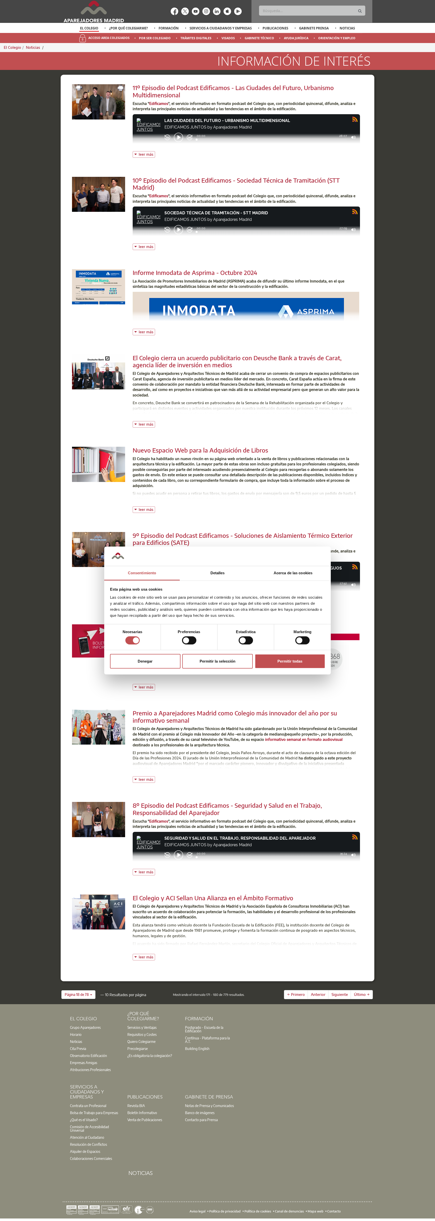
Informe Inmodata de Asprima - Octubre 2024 (195, 272)
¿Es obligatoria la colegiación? (149, 1055)
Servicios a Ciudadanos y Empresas (221, 28)
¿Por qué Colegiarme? (128, 28)
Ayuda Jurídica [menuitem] (296, 38)
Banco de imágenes (199, 1112)
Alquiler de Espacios (85, 1151)
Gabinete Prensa (314, 28)
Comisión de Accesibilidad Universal (89, 1128)
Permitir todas (289, 661)
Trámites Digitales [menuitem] (195, 38)
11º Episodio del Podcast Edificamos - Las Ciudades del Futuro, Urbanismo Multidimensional (233, 91)
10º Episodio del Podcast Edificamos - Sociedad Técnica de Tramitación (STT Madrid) (236, 183)
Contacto (334, 1211)
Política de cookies (257, 1211)
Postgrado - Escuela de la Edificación (204, 1029)
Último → (362, 994)
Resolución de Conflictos (88, 1144)
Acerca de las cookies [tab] (293, 573)
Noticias (347, 28)
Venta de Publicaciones (144, 1119)
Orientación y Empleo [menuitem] (336, 38)
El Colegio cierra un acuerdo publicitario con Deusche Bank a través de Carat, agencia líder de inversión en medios (237, 361)
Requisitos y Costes (142, 1034)
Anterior (318, 994)
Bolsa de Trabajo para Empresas (94, 1112)
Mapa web (315, 1211)
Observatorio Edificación (88, 1055)
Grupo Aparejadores (85, 1027)
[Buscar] (360, 11)
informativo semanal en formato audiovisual (304, 739)
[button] (78, 994)
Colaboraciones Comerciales (91, 1158)
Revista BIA (136, 1105)
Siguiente (340, 994)
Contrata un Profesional (88, 1105)
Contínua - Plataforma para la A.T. (207, 1040)
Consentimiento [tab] (142, 573)
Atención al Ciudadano (87, 1137)
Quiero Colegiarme (141, 1041)
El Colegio (89, 28)
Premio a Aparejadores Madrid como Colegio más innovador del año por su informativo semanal (235, 716)
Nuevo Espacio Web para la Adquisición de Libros (200, 450)
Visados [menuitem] (228, 38)
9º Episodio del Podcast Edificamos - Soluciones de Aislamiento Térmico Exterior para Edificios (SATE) (243, 539)
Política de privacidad (225, 1211)
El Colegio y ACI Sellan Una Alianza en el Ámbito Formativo (213, 898)
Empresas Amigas (83, 1062)
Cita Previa (78, 1048)
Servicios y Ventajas (142, 1027)
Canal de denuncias (289, 1211)
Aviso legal (197, 1211)
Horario (76, 1034)
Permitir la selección (217, 661)
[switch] (189, 640)
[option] (89, 28)
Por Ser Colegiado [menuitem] (155, 38)
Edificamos (158, 103)
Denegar (145, 661)
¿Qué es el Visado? (84, 1119)
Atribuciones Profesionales (90, 1069)
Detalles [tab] (217, 573)
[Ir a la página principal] (94, 11)
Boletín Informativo (142, 1112)
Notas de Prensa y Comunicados (209, 1105)
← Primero (296, 994)
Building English (197, 1048)
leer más (147, 153)
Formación (169, 28)
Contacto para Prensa (201, 1119)
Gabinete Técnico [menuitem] (259, 38)
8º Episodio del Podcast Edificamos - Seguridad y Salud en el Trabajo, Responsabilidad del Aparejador (227, 808)
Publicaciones (275, 28)
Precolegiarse (137, 1048)
